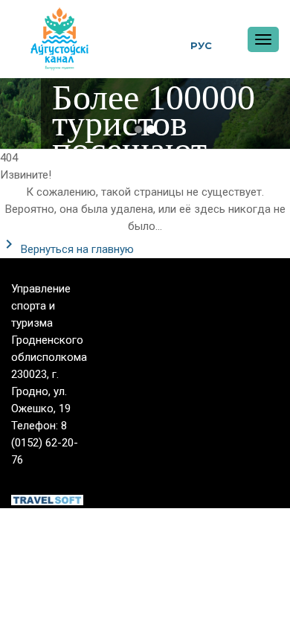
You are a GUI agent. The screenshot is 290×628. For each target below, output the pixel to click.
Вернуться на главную (76, 249)
